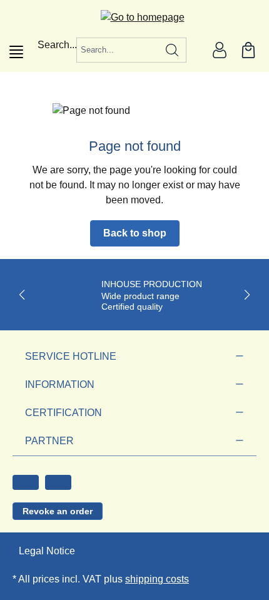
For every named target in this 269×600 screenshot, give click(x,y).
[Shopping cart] (248, 50)
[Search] (172, 50)
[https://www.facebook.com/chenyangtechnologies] (26, 482)
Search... (57, 44)
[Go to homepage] (135, 17)
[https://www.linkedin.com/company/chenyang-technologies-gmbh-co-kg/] (58, 482)
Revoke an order (58, 511)
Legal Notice (47, 551)
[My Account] (219, 50)
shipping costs (157, 579)
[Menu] (16, 52)
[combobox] (117, 50)
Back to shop (134, 233)
